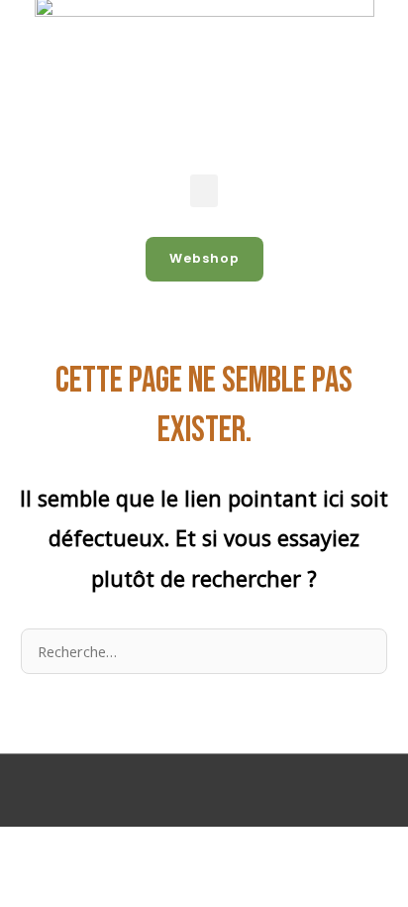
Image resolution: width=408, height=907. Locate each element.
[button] (204, 190)
